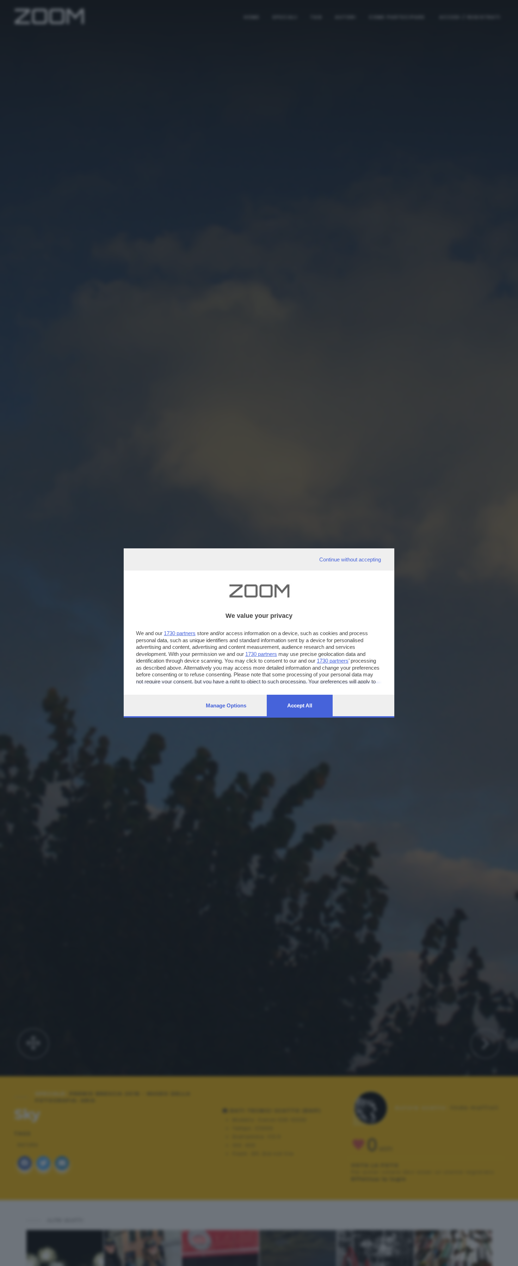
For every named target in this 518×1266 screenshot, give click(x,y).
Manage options (226, 705)
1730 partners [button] (180, 633)
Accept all (299, 705)
